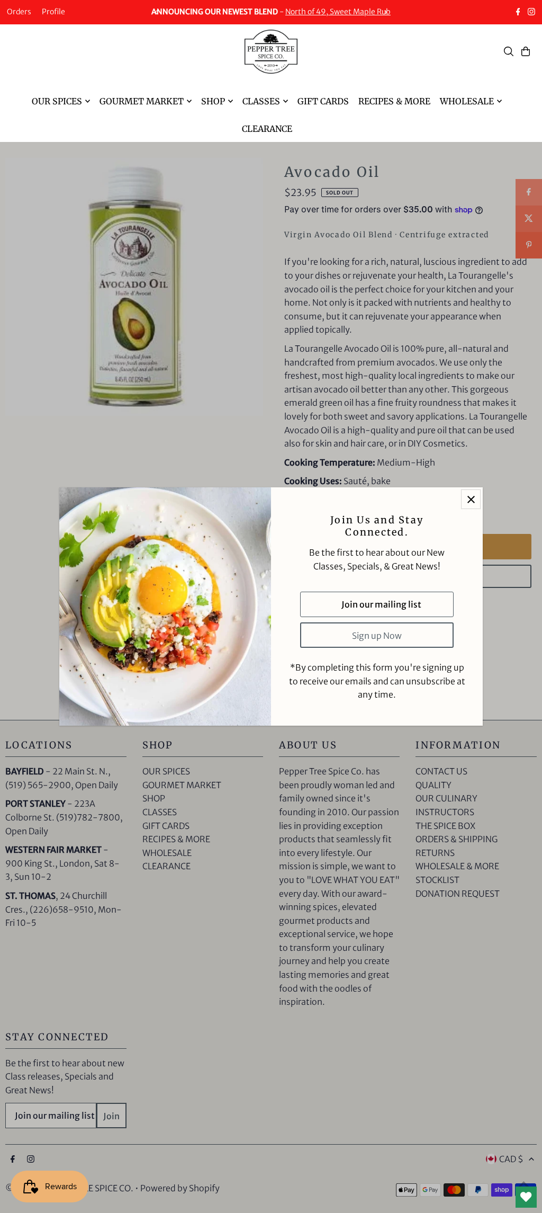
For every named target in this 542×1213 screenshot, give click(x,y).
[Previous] (156, 12)
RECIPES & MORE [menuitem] (394, 101)
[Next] (385, 12)
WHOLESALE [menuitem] (467, 101)
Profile (53, 11)
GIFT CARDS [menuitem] (323, 101)
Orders (19, 11)
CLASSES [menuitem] (261, 101)
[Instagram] (531, 12)
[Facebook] (518, 12)
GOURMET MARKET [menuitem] (142, 101)
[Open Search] (508, 51)
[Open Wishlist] (526, 1197)
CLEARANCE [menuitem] (267, 128)
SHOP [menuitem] (213, 101)
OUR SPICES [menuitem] (57, 101)
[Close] (471, 499)
